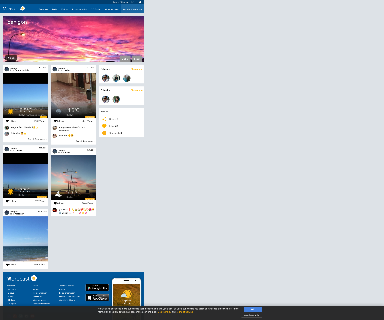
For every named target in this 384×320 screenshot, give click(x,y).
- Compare (11, 304)
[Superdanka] (116, 78)
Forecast (43, 9)
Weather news (112, 9)
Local (137, 59)
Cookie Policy (164, 311)
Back (12, 57)
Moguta (14, 127)
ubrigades (63, 127)
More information (251, 315)
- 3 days (10, 293)
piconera (62, 135)
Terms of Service (184, 311)
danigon (14, 68)
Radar (55, 9)
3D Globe (96, 9)
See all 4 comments (85, 141)
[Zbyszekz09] (126, 78)
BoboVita (15, 133)
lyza (60, 209)
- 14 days (11, 300)
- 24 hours (11, 289)
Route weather (80, 9)
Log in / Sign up (121, 2)
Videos (65, 9)
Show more (136, 69)
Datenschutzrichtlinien (69, 297)
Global (125, 59)
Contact (62, 289)
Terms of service (67, 286)
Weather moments (132, 9)
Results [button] (104, 111)
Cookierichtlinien (67, 300)
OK (253, 309)
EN (133, 2)
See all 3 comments (37, 139)
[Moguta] (116, 99)
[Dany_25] (106, 78)
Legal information (67, 293)
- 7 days (10, 297)
